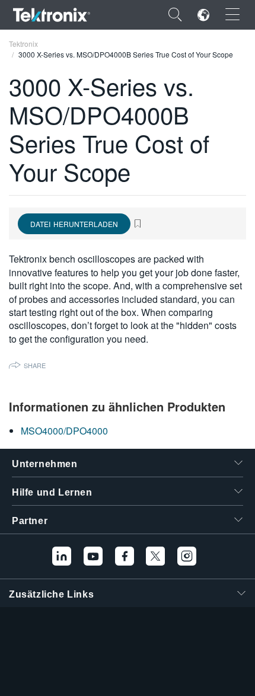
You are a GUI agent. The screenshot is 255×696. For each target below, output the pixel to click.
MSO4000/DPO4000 (64, 431)
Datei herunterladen (74, 224)
